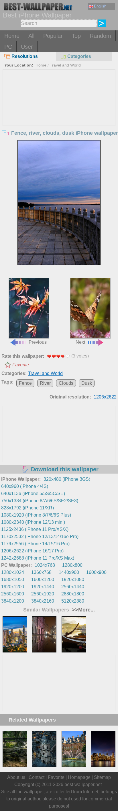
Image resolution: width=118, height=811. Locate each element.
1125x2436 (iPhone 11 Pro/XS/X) (34, 529)
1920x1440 (42, 586)
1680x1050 (12, 579)
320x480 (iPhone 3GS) (67, 479)
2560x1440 (72, 586)
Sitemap (102, 777)
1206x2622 (105, 396)
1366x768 (41, 572)
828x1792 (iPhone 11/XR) (27, 507)
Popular (53, 36)
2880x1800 (72, 593)
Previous (38, 342)
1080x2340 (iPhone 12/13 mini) (33, 522)
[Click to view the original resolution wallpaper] (59, 202)
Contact (36, 777)
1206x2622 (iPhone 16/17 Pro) (32, 550)
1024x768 (45, 565)
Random (100, 36)
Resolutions (24, 56)
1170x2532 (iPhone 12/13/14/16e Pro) (39, 536)
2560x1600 (12, 593)
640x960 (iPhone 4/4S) (24, 486)
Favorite (20, 364)
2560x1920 (42, 593)
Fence (25, 383)
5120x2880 (72, 601)
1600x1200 (42, 579)
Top (76, 36)
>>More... (82, 610)
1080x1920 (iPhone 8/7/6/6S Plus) (36, 515)
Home (11, 36)
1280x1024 (12, 572)
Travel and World (65, 65)
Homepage (79, 777)
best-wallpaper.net (83, 784)
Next (80, 342)
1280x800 (72, 565)
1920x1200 (12, 586)
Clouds (66, 383)
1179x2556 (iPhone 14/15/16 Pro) (35, 543)
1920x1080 (72, 579)
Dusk (86, 383)
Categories (79, 56)
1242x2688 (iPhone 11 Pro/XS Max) (37, 558)
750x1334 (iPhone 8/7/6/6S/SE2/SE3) (39, 500)
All (31, 36)
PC (8, 47)
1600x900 (96, 572)
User (27, 47)
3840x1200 (12, 601)
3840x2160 (42, 601)
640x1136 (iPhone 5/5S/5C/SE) (33, 493)
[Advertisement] (59, 113)
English (100, 6)
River (45, 383)
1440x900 (69, 572)
